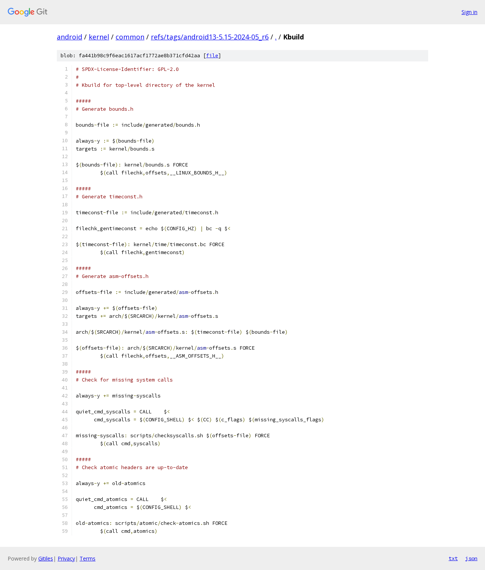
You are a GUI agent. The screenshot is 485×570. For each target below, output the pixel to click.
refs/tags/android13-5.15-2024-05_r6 (210, 36)
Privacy (66, 558)
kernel (99, 36)
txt (453, 558)
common (130, 36)
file (212, 55)
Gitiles (45, 558)
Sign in (469, 12)
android (69, 36)
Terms (87, 558)
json (471, 558)
